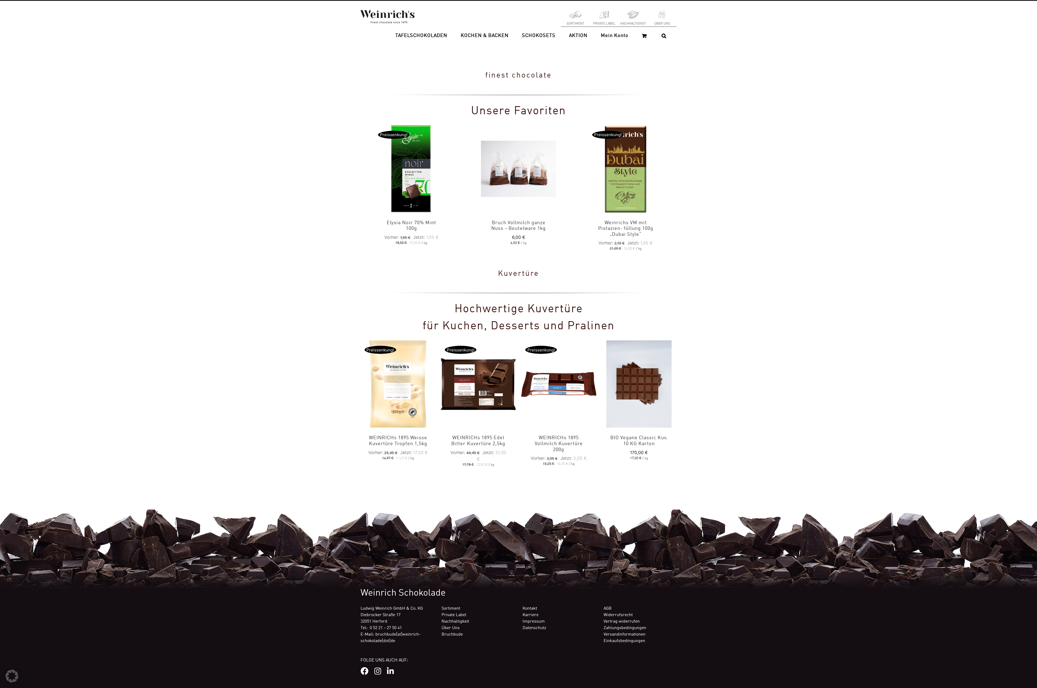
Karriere (530, 615)
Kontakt (530, 608)
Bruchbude (452, 634)
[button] (664, 35)
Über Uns (451, 628)
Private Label (454, 615)
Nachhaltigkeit (455, 621)
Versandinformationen (624, 634)
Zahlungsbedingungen (625, 628)
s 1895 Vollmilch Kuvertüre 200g (559, 443)
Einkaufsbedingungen (624, 641)
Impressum (534, 621)
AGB (608, 608)
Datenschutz (534, 628)
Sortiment (451, 608)
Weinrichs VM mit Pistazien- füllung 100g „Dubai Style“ (625, 228)
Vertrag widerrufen (622, 621)
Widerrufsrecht (618, 615)
